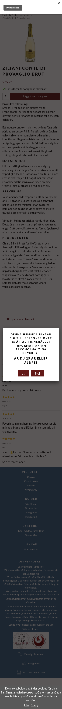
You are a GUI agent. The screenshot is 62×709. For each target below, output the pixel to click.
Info (26, 705)
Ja (23, 373)
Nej (37, 373)
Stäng (34, 705)
